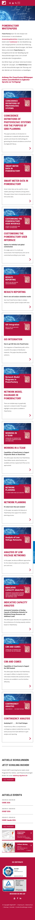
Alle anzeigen (9, 780)
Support (29, 850)
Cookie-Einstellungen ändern (24, 907)
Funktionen (28, 838)
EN (19, 3)
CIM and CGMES (12, 661)
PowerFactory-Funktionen (21, 832)
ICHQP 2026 (6, 811)
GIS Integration (13, 339)
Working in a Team (14, 447)
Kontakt (12, 907)
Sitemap (6, 907)
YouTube (14, 898)
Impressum (21, 905)
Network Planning (15, 502)
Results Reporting (15, 292)
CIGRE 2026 (6, 803)
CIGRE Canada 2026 (9, 820)
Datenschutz (29, 905)
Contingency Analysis (17, 718)
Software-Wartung (22, 844)
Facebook (17, 898)
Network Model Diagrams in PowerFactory (13, 395)
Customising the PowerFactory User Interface (15, 237)
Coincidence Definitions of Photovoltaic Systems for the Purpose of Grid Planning (17, 122)
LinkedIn (20, 898)
